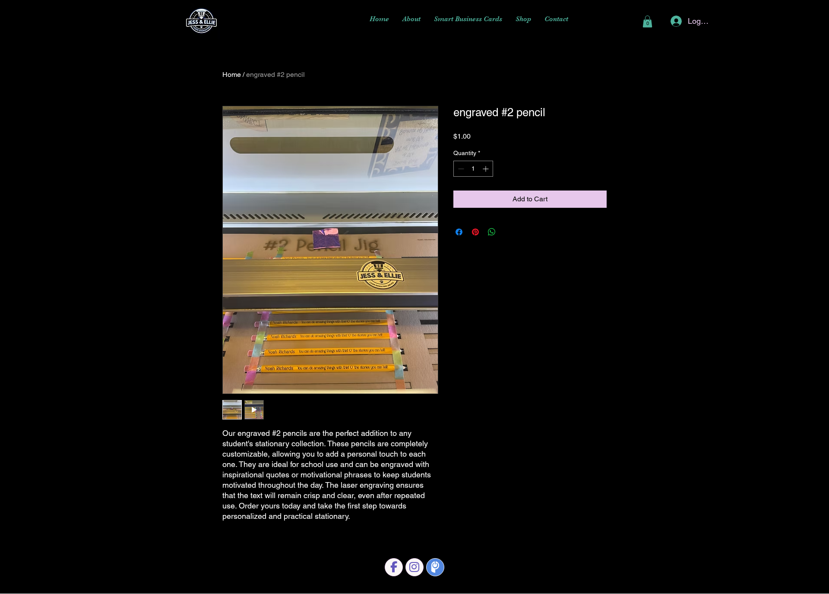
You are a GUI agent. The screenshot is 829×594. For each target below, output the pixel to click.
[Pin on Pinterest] (475, 232)
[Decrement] (460, 168)
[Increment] (486, 168)
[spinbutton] (473, 168)
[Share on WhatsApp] (492, 232)
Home (231, 74)
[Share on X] (508, 232)
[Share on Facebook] (459, 232)
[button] (647, 21)
